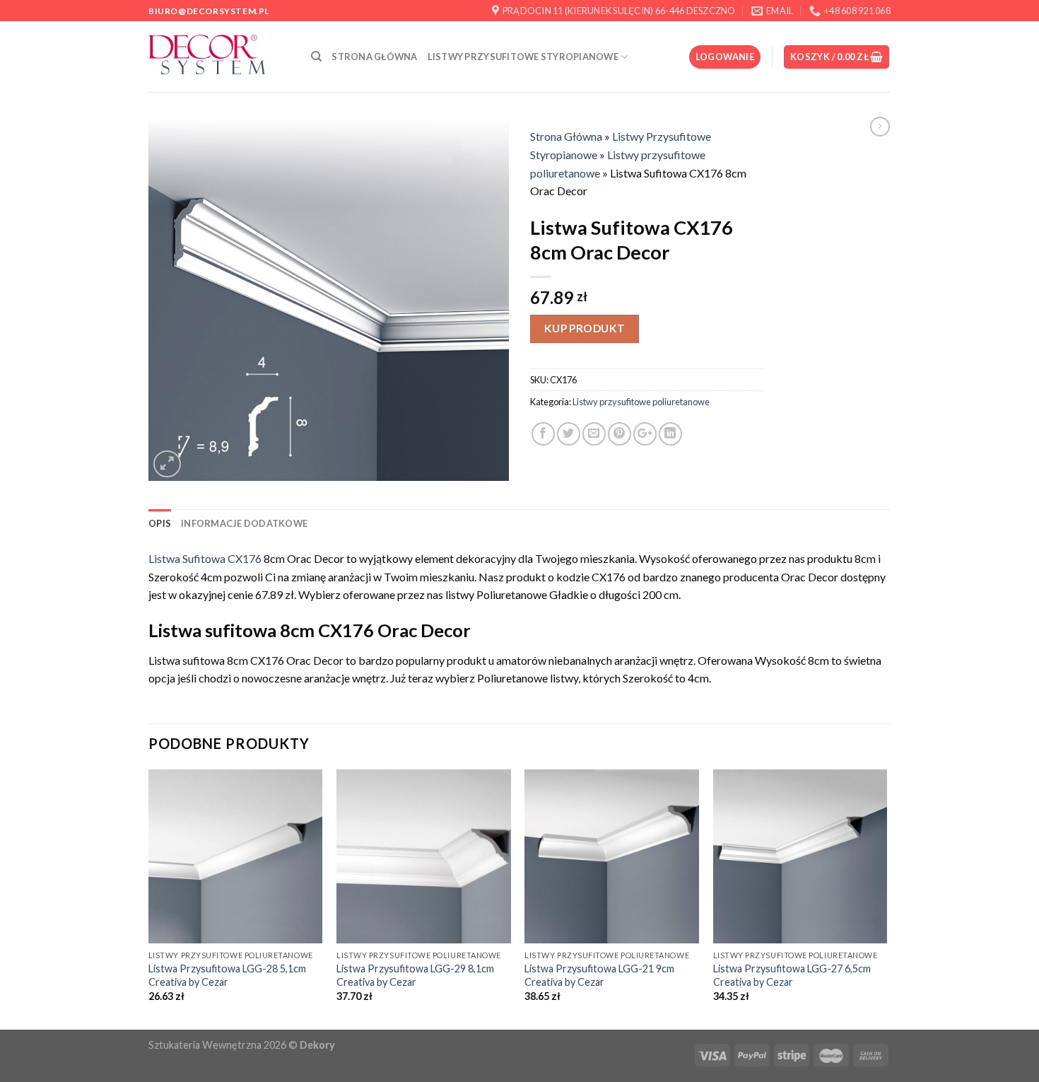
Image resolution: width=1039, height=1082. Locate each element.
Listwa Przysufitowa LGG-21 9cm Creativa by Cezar (599, 975)
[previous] (149, 898)
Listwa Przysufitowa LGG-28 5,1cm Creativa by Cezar (227, 975)
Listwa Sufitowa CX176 (205, 558)
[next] (886, 898)
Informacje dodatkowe (244, 523)
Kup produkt (585, 328)
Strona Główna (374, 56)
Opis (159, 523)
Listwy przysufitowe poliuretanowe (641, 401)
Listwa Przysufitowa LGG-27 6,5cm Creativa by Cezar (792, 975)
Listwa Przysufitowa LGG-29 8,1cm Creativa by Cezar (415, 975)
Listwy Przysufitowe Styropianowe (523, 56)
